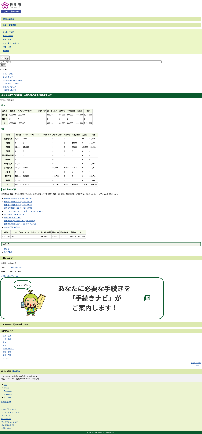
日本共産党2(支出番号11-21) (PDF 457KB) (20, 224)
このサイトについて (8, 409)
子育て (5, 342)
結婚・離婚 (7, 336)
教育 (4, 345)
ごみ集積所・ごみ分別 (11, 84)
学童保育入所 (8, 77)
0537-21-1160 (16, 267)
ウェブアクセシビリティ (10, 422)
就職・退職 (7, 352)
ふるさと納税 (8, 74)
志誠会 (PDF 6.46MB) (12, 227)
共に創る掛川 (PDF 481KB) (14, 214)
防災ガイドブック (9, 87)
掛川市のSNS (6, 402)
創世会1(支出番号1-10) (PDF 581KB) (17, 198)
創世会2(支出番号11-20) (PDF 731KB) (18, 202)
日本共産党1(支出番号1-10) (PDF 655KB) (19, 221)
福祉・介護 (7, 355)
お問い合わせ (8, 19)
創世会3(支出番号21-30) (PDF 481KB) (18, 205)
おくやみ (6, 358)
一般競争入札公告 (9, 90)
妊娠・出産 (7, 339)
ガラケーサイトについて (10, 412)
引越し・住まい (8, 349)
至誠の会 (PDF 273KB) (12, 218)
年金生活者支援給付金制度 (13, 80)
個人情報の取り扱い (8, 425)
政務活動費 (8, 252)
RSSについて (6, 419)
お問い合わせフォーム (9, 276)
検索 (3, 65)
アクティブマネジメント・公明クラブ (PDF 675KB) (23, 211)
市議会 (6, 249)
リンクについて (7, 415)
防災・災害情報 (9, 25)
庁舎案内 (16, 371)
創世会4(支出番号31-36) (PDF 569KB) (18, 208)
